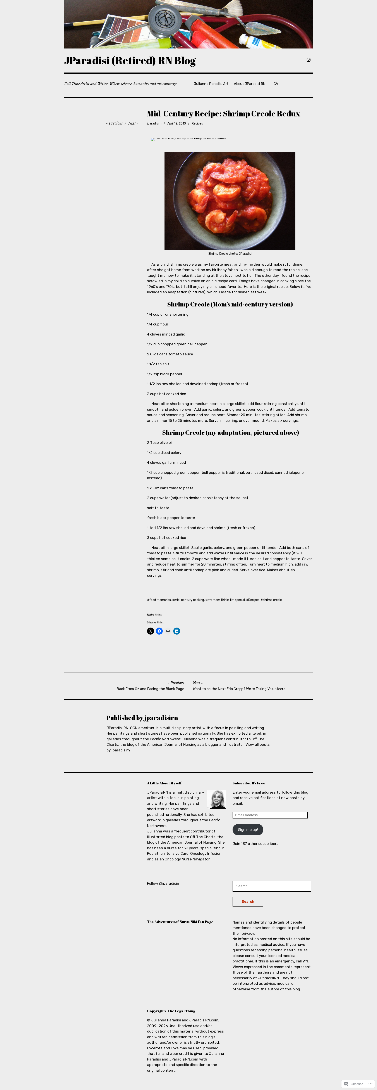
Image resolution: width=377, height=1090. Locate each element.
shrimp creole (272, 600)
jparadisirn (154, 123)
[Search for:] (272, 886)
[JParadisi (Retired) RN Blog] (188, 24)
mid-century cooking (189, 600)
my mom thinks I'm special (226, 600)
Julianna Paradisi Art (211, 84)
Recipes (197, 123)
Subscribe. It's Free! (250, 783)
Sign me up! (248, 829)
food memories (160, 600)
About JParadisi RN (250, 84)
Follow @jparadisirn (163, 883)
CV (276, 84)
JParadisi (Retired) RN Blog (130, 60)
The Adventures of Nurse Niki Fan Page (180, 921)
